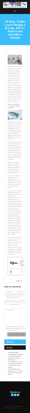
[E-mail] (11, 272)
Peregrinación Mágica (13, 352)
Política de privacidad (10, 302)
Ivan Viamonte (19, 406)
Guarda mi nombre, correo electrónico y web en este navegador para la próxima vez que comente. (15, 296)
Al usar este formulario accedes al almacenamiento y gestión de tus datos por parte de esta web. (15, 328)
